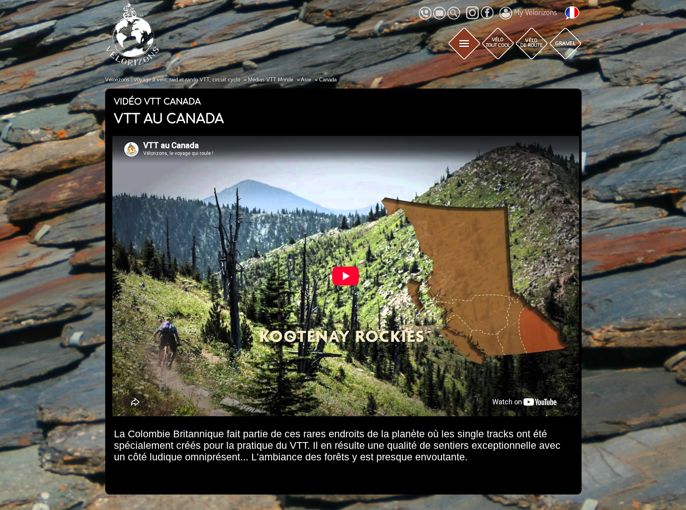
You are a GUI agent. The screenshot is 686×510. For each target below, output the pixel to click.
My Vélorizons (535, 12)
